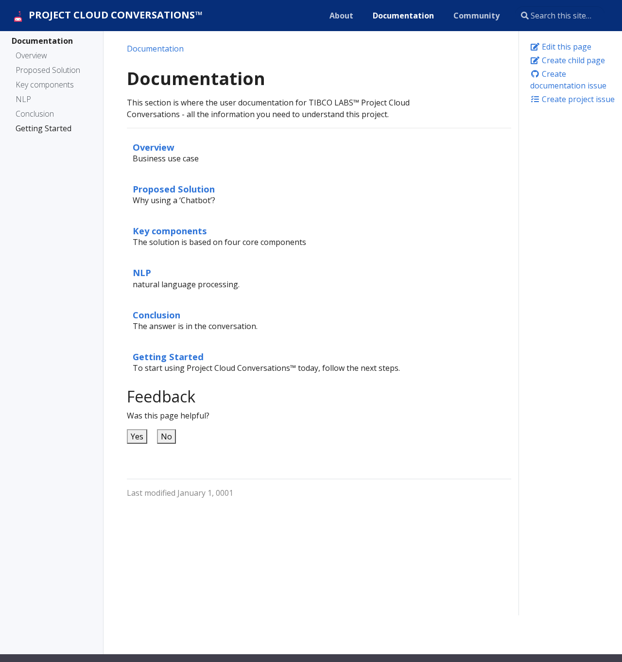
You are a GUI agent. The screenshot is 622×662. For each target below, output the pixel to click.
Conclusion (35, 113)
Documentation (42, 40)
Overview (31, 55)
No (166, 436)
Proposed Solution (48, 70)
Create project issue (577, 99)
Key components (45, 84)
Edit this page (565, 46)
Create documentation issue (568, 80)
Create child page (572, 60)
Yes (137, 436)
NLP (23, 99)
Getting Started (43, 128)
